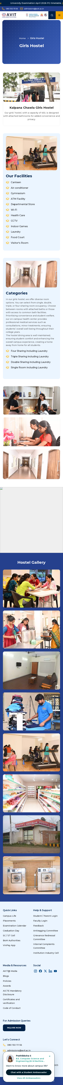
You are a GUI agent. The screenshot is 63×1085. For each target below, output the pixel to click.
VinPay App (9, 945)
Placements (9, 920)
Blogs (6, 976)
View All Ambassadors (28, 1078)
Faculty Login (40, 920)
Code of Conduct (12, 1008)
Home (22, 38)
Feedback (38, 925)
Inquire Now (14, 1028)
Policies (7, 981)
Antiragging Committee (45, 930)
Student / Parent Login (45, 916)
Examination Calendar (14, 925)
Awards (7, 986)
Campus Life (9, 916)
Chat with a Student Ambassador (29, 1072)
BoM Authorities (11, 940)
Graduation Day (11, 930)
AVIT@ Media (10, 971)
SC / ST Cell (9, 935)
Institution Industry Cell (46, 953)
